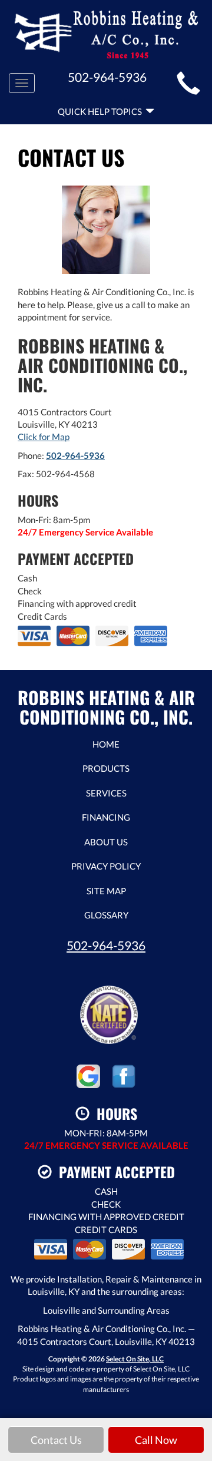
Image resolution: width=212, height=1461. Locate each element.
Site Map (106, 890)
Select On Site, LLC (135, 1358)
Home (106, 744)
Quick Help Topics (101, 111)
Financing (106, 817)
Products (106, 768)
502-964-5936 (75, 455)
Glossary (106, 915)
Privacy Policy (106, 866)
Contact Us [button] (56, 1439)
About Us (106, 842)
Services (106, 793)
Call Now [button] (156, 1439)
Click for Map (43, 436)
